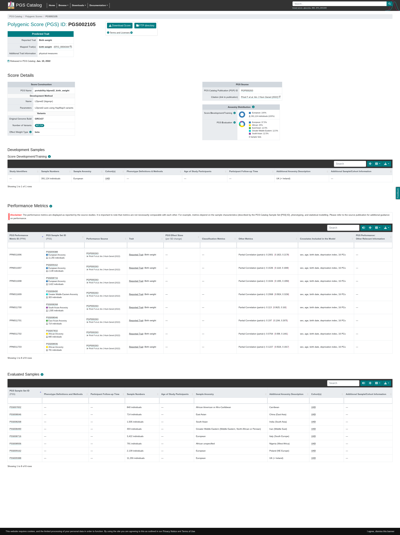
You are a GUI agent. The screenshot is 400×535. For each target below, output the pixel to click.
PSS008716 (52, 278)
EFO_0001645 (321, 8)
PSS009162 (52, 265)
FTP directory (146, 25)
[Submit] (389, 3)
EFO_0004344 (62, 47)
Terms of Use (188, 531)
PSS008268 (52, 304)
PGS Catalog (15, 16)
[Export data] (386, 164)
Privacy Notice (170, 531)
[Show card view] (363, 228)
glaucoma (307, 8)
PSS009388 (52, 252)
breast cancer (297, 8)
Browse (63, 5)
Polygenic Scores (33, 16)
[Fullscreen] (370, 164)
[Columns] (377, 164)
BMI (313, 8)
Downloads (78, 5)
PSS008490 (52, 291)
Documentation (98, 5)
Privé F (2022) (259, 97)
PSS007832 (52, 331)
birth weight (45, 47)
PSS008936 (52, 344)
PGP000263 (247, 90)
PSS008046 (52, 317)
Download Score (121, 25)
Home (52, 5)
